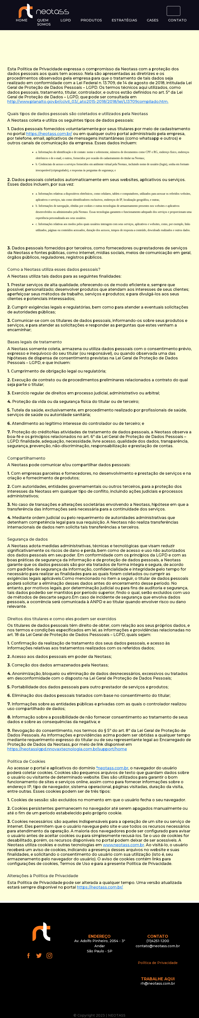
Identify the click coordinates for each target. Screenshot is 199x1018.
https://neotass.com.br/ (49, 133)
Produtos (91, 20)
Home (21, 20)
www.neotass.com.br (123, 845)
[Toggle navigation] (173, 11)
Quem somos (44, 22)
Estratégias (124, 20)
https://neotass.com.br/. (100, 887)
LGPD (65, 20)
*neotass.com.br (112, 768)
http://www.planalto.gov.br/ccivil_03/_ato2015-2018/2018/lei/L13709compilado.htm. (87, 101)
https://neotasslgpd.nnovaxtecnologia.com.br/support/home (67, 749)
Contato (177, 20)
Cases (152, 20)
